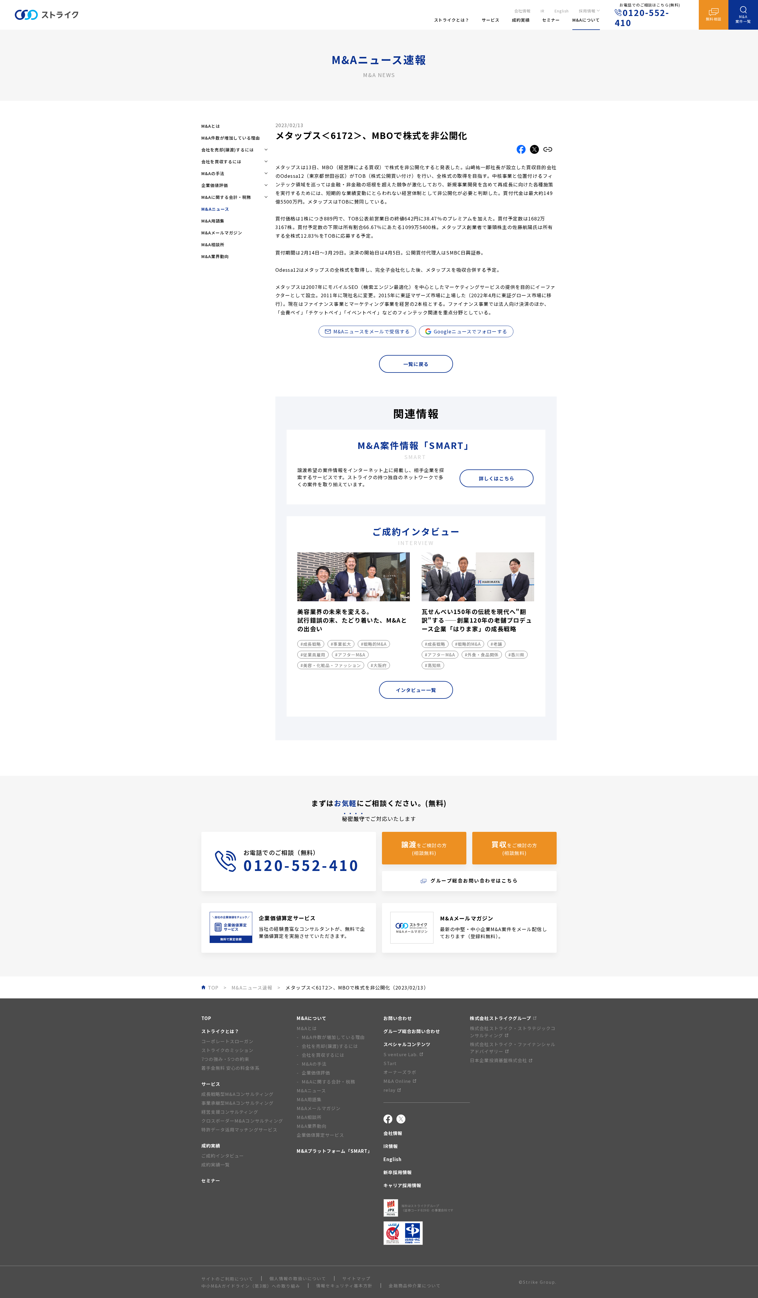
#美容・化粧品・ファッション (331, 665)
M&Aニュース (311, 1090)
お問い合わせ (397, 1018)
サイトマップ (356, 1278)
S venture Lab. (400, 1054)
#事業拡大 (341, 644)
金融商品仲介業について (415, 1285)
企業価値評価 (316, 1073)
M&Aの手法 (314, 1064)
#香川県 (516, 655)
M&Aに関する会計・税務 (328, 1081)
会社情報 (522, 11)
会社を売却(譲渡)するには (330, 1046)
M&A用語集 (212, 221)
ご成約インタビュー (222, 1155)
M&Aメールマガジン (221, 233)
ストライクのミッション (227, 1050)
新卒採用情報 (397, 1172)
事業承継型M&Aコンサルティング (237, 1103)
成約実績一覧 (215, 1164)
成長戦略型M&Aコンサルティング (237, 1094)
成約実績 (210, 1145)
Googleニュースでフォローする (470, 331)
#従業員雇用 (313, 655)
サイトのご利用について (227, 1279)
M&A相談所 (212, 244)
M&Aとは (210, 126)
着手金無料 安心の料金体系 (230, 1068)
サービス (210, 1084)
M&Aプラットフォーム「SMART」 (334, 1151)
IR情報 (390, 1146)
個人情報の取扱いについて (297, 1278)
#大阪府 (379, 665)
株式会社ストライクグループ (500, 1018)
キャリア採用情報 (402, 1185)
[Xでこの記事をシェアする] (534, 149)
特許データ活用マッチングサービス (239, 1129)
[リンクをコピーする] (547, 149)
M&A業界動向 (215, 256)
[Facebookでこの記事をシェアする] (521, 149)
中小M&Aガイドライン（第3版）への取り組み (250, 1286)
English (562, 11)
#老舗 (496, 644)
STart (390, 1063)
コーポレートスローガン (227, 1041)
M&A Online (397, 1081)
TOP (206, 1018)
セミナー (210, 1180)
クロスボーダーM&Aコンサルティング (242, 1121)
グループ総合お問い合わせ (411, 1031)
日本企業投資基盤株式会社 (498, 1060)
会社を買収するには (323, 1055)
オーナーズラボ (399, 1072)
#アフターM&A (350, 655)
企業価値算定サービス (320, 1135)
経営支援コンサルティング (229, 1112)
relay (389, 1090)
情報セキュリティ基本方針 (344, 1285)
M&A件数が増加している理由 (230, 138)
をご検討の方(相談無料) (424, 847)
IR (543, 11)
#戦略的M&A (374, 644)
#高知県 (433, 665)
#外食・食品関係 (482, 655)
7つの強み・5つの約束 (225, 1059)
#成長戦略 (311, 644)
